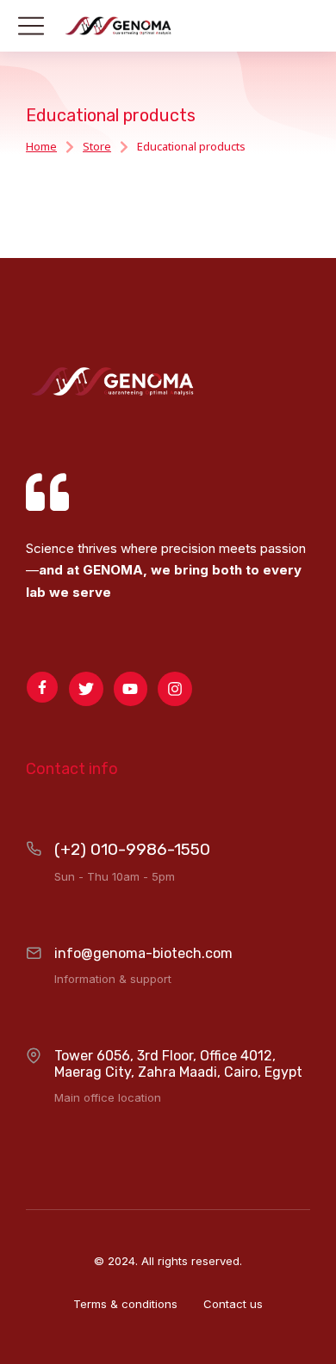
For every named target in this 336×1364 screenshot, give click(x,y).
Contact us (233, 1304)
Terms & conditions (125, 1304)
